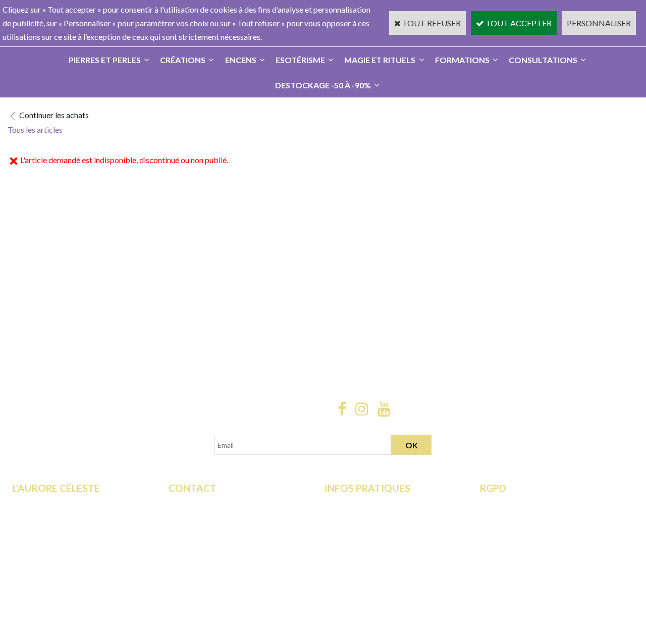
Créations (182, 60)
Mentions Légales (355, 544)
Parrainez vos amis (45, 572)
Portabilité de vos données (526, 544)
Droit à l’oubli (503, 531)
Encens (240, 60)
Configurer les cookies (519, 558)
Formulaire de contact (206, 503)
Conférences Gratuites (52, 531)
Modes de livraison (357, 503)
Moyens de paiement (361, 517)
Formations (462, 60)
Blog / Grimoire (40, 558)
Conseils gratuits (42, 544)
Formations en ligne (46, 503)
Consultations (543, 60)
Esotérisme (300, 60)
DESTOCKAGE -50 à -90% (323, 85)
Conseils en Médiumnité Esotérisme (230, 544)
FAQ (177, 517)
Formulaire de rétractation (525, 503)
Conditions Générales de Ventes (379, 531)
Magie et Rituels (379, 60)
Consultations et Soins (51, 517)
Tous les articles (35, 129)
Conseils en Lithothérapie (212, 531)
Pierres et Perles (105, 60)
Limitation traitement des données (539, 517)
